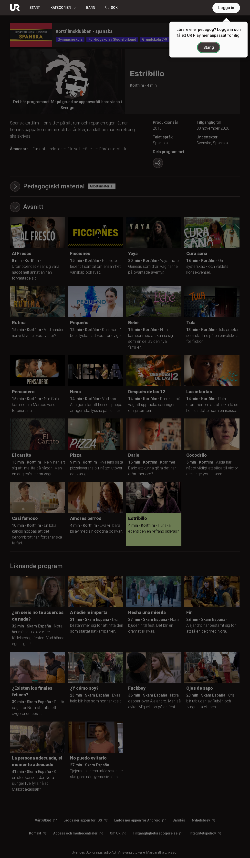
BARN (90, 8)
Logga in (226, 7)
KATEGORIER (61, 8)
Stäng (208, 47)
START (35, 8)
